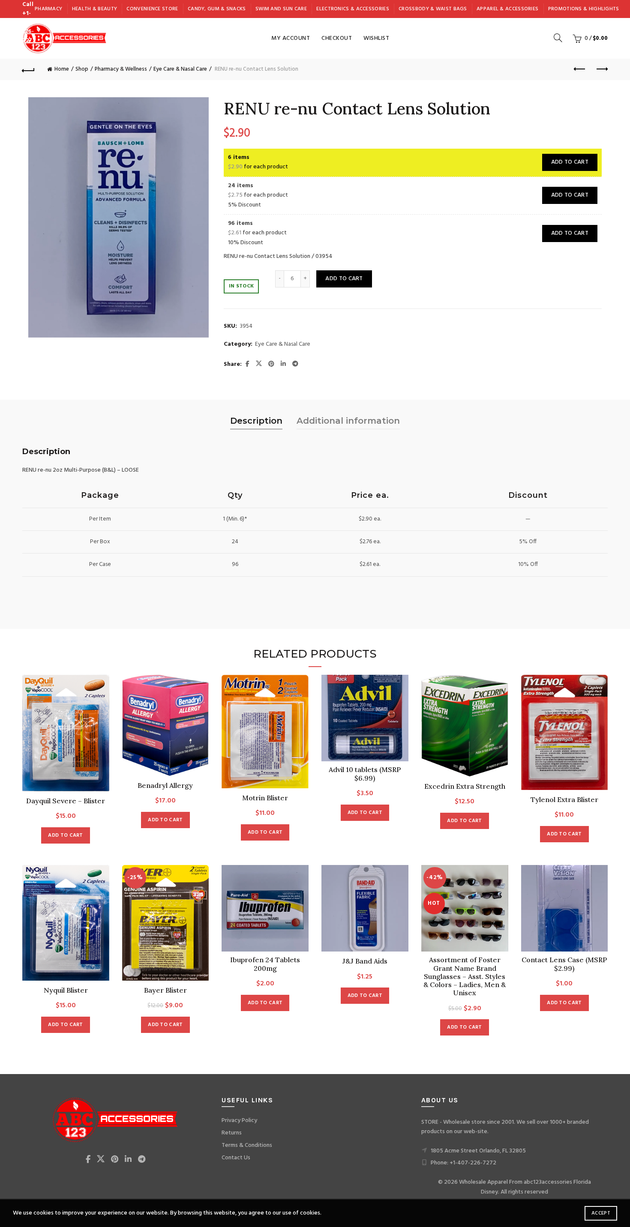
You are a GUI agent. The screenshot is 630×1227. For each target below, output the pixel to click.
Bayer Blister (165, 990)
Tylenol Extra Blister (564, 800)
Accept (600, 1213)
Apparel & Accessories (507, 9)
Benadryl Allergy (165, 785)
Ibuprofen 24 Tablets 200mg (265, 964)
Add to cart (569, 162)
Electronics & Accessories (352, 9)
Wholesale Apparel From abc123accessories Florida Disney (525, 1187)
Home (61, 69)
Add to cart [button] (65, 835)
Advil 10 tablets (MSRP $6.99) (365, 774)
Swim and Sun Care (281, 9)
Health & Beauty (94, 9)
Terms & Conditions (247, 1145)
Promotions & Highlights (583, 9)
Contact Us (236, 1158)
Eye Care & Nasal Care (180, 69)
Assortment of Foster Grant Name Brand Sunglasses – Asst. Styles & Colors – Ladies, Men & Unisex (464, 976)
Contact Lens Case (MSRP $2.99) (564, 964)
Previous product (580, 69)
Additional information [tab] (348, 421)
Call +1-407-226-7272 (29, 22)
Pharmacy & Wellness (121, 69)
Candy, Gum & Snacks (217, 9)
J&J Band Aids (364, 961)
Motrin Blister (265, 798)
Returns (232, 1133)
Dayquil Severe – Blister (65, 801)
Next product (601, 69)
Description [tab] (256, 421)
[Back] (28, 69)
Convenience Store (152, 9)
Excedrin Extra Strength (464, 786)
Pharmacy (48, 9)
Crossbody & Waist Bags (433, 9)
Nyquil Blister (66, 990)
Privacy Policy (239, 1120)
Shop (81, 69)
